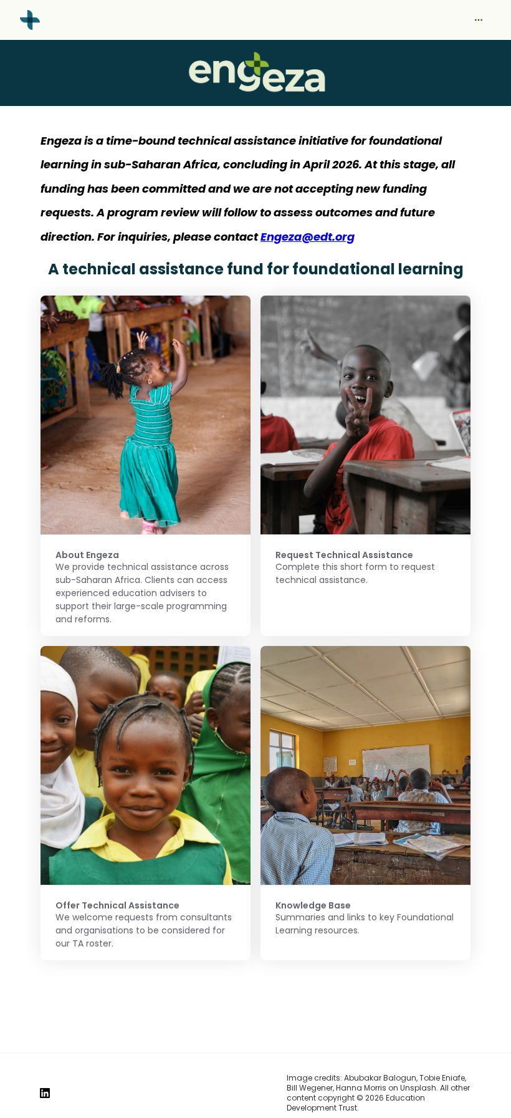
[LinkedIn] (45, 1093)
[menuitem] (478, 20)
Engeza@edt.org (307, 236)
